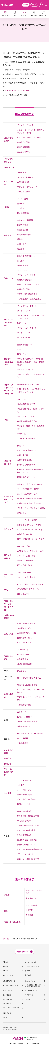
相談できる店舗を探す (26, 465)
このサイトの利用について (28, 859)
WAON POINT (23, 182)
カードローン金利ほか (26, 721)
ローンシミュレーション (27, 284)
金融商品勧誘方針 (24, 811)
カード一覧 (21, 172)
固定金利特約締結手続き (27, 294)
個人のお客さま (24, 114)
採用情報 (28, 975)
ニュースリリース (24, 780)
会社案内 (20, 785)
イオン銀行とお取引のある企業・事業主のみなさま (33, 986)
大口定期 (20, 208)
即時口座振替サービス (26, 623)
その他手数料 (22, 743)
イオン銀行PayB (24, 642)
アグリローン (31, 898)
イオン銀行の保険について (28, 450)
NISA (19, 349)
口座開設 (25, 5)
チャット (41, 6)
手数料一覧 (21, 434)
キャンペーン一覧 (24, 572)
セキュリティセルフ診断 (27, 520)
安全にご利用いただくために (11, 1008)
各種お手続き (7, 995)
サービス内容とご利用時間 (28, 489)
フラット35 (22, 270)
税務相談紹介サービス (26, 477)
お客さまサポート (8, 1003)
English (27, 999)
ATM (6, 590)
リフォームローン (24, 337)
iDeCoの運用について (26, 404)
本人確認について (24, 821)
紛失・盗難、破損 (24, 565)
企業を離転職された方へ (27, 421)
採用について (22, 804)
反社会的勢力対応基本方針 (28, 816)
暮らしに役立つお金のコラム (29, 678)
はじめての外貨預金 (25, 220)
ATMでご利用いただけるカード (30, 584)
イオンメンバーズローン (27, 328)
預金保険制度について (26, 845)
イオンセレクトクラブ (26, 275)
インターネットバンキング (8, 499)
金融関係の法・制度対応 (27, 840)
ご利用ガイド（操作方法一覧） (30, 503)
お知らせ (7, 764)
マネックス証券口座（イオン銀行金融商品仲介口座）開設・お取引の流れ (30, 362)
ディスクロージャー (25, 790)
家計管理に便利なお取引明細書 (30, 498)
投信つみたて (22, 354)
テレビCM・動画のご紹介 (9, 772)
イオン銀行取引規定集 (26, 830)
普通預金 (20, 203)
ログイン (34, 5)
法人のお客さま (24, 879)
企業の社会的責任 (24, 794)
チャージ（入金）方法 (26, 556)
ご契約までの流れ (24, 460)
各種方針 (28, 971)
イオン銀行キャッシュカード (29, 137)
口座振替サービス (24, 628)
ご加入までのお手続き (26, 438)
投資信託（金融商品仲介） (8, 362)
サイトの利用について (32, 990)
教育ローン (21, 323)
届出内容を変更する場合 (27, 685)
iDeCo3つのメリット (25, 416)
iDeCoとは (21, 399)
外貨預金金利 (22, 726)
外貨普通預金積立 (24, 234)
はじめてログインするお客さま (30, 484)
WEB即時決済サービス (26, 633)
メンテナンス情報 (30, 962)
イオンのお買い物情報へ (15, 1044)
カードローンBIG (24, 311)
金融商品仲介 (22, 659)
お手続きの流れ (23, 289)
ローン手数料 (22, 738)
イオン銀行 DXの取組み (26, 799)
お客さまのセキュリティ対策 (29, 525)
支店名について (23, 152)
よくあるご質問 (7, 999)
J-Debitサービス (23, 650)
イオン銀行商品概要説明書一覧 (30, 849)
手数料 (20, 239)
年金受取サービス (24, 654)
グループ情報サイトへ (34, 1044)
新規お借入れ (22, 265)
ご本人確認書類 (23, 147)
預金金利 (20, 712)
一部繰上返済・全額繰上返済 (29, 299)
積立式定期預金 (23, 213)
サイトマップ (29, 995)
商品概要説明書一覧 (9, 981)
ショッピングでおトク (26, 577)
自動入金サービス (24, 638)
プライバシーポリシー (26, 854)
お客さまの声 (22, 455)
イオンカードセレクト (26, 125)
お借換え (20, 261)
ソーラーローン (23, 333)
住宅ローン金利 (23, 717)
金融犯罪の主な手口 (25, 534)
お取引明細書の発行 (25, 664)
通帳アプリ (21, 513)
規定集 (5, 1017)
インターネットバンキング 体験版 (31, 508)
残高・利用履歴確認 (25, 560)
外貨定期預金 (22, 230)
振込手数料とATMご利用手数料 (30, 733)
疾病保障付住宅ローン (26, 280)
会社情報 (7, 793)
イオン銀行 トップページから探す (17, 91)
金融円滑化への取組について (29, 825)
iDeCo (6, 420)
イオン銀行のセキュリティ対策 (30, 529)
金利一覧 (20, 244)
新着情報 (20, 249)
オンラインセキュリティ (27, 187)
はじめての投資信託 (25, 369)
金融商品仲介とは (24, 345)
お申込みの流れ (23, 142)
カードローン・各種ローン (8, 323)
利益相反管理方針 (24, 835)
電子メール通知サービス (27, 494)
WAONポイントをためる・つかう (31, 551)
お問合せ (7, 758)
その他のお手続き (24, 705)
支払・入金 (8, 634)
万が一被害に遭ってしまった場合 (30, 539)
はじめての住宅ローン (26, 256)
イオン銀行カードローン (27, 306)
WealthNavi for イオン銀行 (28, 384)
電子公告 (5, 966)
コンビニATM (22, 594)
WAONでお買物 (23, 546)
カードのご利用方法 (25, 177)
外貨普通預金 (22, 225)
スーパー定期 (22, 199)
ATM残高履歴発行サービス (28, 589)
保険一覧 (20, 446)
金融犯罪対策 (7, 1013)
